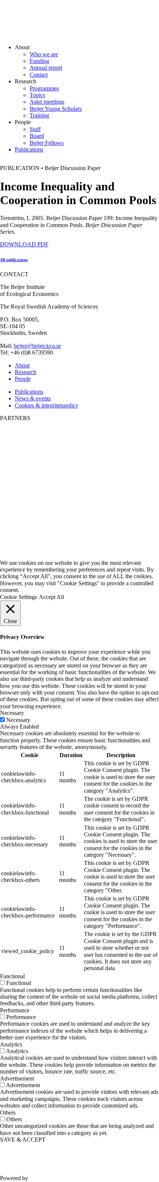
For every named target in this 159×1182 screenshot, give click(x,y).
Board (37, 136)
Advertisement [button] (17, 1078)
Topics (37, 95)
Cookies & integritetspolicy (46, 405)
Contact (39, 74)
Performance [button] (15, 1010)
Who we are (44, 54)
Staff (35, 129)
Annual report (46, 67)
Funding (39, 61)
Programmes (44, 88)
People (23, 379)
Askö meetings (47, 102)
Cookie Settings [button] (18, 597)
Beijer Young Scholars (56, 109)
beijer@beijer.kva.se (37, 346)
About (22, 365)
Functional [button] (12, 976)
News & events (33, 398)
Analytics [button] (11, 1044)
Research (25, 372)
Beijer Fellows (47, 143)
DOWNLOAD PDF (24, 244)
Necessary (18, 720)
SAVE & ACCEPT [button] (22, 1139)
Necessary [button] (12, 713)
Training (39, 115)
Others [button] (8, 1112)
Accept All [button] (51, 597)
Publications (29, 149)
